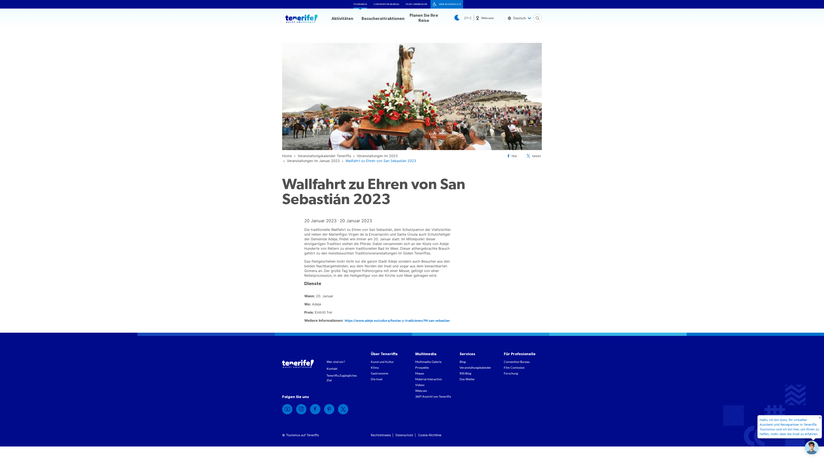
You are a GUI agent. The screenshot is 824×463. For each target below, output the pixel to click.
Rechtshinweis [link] (381, 435)
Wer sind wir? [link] (336, 362)
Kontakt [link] (332, 368)
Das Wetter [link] (467, 379)
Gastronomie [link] (379, 373)
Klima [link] (375, 367)
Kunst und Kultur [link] (382, 362)
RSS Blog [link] (465, 373)
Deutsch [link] (519, 18)
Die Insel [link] (376, 379)
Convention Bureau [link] (387, 4)
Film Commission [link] (416, 4)
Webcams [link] (487, 18)
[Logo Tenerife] (301, 19)
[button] (812, 447)
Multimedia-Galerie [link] (428, 362)
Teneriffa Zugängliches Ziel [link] (342, 378)
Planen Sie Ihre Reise (424, 18)
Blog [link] (463, 362)
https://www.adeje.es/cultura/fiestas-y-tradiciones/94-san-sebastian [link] (397, 320)
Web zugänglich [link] (450, 4)
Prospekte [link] (422, 367)
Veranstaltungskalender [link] (475, 367)
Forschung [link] (511, 373)
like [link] (514, 156)
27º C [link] (467, 18)
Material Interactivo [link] (428, 379)
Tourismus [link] (360, 4)
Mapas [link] (419, 373)
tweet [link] (536, 156)
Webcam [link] (421, 390)
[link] (287, 156)
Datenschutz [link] (404, 435)
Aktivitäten (342, 19)
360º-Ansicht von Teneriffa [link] (433, 396)
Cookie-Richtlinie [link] (429, 435)
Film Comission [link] (514, 367)
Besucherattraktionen (383, 19)
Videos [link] (419, 385)
